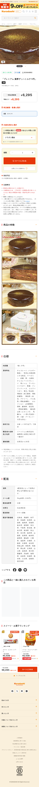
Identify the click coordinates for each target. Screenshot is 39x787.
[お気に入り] (26, 11)
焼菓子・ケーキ (23, 24)
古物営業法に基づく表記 (19, 740)
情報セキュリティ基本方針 (19, 752)
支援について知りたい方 (10, 720)
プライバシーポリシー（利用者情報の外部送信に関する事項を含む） (19, 749)
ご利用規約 (19, 737)
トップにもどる (20, 675)
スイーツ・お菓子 (12, 24)
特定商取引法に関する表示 (19, 743)
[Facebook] (12, 691)
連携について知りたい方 (10, 726)
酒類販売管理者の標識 (19, 755)
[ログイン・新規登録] (29, 11)
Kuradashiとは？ (33, 1)
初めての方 (5, 700)
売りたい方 (5, 707)
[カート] (32, 11)
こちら (27, 201)
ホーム (3, 24)
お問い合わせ (19, 761)
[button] (18, 658)
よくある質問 (19, 758)
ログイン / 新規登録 (18, 11)
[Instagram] (26, 691)
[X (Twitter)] (17, 691)
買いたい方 (5, 713)
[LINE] (22, 691)
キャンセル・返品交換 (19, 746)
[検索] (23, 11)
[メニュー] (35, 11)
